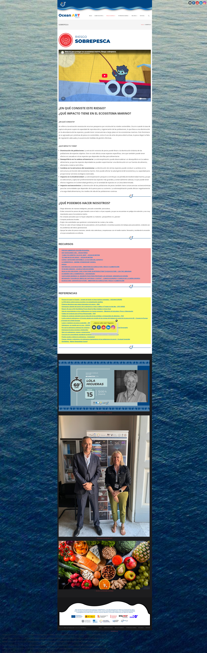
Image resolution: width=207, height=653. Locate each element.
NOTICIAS (142, 15)
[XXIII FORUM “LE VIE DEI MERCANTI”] (104, 476)
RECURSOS (134, 15)
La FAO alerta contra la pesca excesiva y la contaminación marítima (82, 302)
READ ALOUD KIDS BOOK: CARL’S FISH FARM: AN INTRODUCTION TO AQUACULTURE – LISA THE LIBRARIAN (96, 271)
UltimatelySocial (114, 631)
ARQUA (64, 264)
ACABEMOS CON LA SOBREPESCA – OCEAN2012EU (78, 273)
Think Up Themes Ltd (69, 627)
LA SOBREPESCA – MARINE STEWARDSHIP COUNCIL (79, 262)
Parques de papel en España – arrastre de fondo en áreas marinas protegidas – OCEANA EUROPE (92, 299)
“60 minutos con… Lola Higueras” (104, 412)
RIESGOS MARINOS (110, 15)
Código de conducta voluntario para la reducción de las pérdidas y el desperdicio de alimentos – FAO (93, 316)
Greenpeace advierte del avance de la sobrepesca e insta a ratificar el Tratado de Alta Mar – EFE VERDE (93, 306)
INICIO (90, 15)
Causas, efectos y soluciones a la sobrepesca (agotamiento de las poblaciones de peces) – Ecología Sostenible (96, 339)
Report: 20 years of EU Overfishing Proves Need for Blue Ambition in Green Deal (86, 309)
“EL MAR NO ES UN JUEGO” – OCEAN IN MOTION (77, 257)
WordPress (83, 627)
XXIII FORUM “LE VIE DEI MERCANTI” (104, 538)
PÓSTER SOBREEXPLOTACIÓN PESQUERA (75, 250)
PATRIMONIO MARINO (123, 15)
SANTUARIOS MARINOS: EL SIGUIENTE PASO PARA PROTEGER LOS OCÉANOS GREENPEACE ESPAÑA (95, 276)
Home (142, 24)
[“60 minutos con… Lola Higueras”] (104, 386)
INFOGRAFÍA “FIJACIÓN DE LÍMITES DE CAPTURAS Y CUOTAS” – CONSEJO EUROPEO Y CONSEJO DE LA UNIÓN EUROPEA (101, 278)
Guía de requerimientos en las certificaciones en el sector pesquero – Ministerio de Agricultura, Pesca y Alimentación (97, 311)
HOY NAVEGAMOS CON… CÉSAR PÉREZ (75, 253)
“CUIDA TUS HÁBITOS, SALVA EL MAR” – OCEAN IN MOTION (81, 255)
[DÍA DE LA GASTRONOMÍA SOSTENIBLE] (104, 565)
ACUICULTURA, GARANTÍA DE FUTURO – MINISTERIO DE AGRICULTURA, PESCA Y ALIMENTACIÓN (93, 280)
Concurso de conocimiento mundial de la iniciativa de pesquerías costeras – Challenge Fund (90, 334)
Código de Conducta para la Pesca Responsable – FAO (79, 313)
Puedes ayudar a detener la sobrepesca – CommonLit (78, 337)
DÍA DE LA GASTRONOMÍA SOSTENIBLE (104, 591)
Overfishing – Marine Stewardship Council (74, 341)
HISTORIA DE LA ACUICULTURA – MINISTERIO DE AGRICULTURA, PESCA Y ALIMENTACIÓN (90, 267)
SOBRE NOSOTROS (98, 15)
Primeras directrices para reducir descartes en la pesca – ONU (81, 304)
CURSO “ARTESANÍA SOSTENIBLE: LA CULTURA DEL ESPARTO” (82, 259)
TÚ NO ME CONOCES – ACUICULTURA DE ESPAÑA (78, 269)
